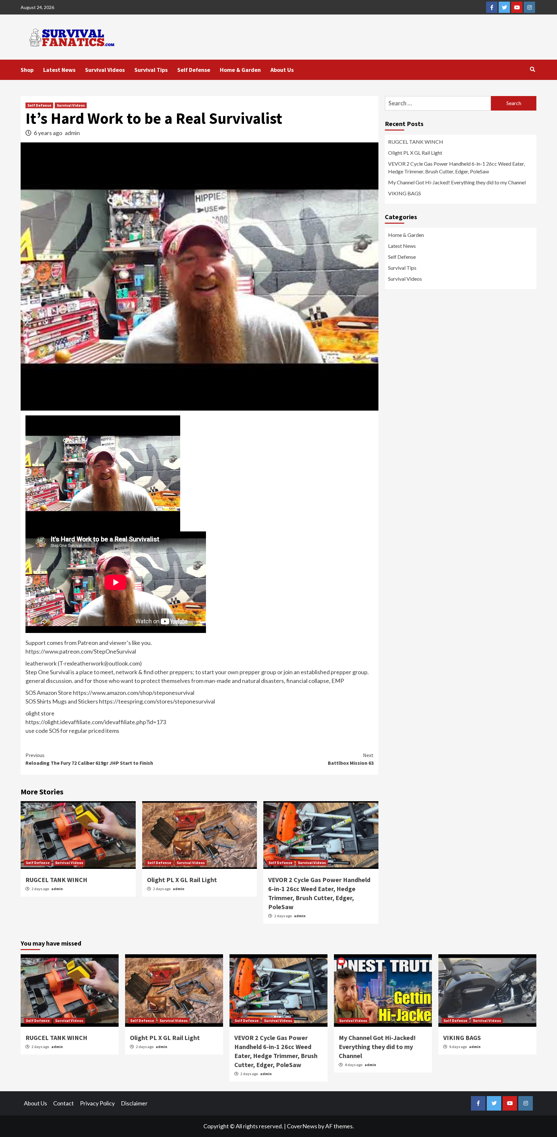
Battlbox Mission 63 (351, 759)
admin (72, 132)
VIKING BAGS (404, 193)
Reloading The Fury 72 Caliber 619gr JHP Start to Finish (89, 759)
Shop (27, 69)
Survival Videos (105, 69)
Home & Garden (240, 69)
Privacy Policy (97, 1103)
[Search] (532, 69)
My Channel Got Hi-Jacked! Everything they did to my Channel (457, 182)
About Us (282, 69)
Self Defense (193, 69)
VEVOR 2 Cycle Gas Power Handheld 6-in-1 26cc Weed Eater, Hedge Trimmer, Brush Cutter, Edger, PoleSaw (456, 167)
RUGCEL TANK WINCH (56, 880)
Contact (63, 1103)
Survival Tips (151, 69)
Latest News (59, 69)
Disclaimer (134, 1103)
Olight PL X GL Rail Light (182, 880)
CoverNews (302, 1126)
